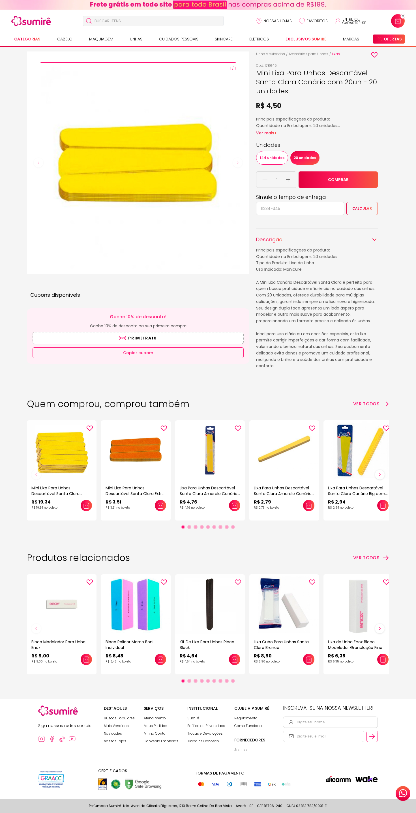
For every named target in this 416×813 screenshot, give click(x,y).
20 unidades (305, 157)
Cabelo (64, 39)
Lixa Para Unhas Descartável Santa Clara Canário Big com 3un (356, 493)
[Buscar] (88, 21)
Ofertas (393, 39)
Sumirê (193, 718)
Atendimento (155, 718)
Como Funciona (248, 725)
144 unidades (272, 157)
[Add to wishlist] (374, 54)
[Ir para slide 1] (183, 527)
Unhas (136, 39)
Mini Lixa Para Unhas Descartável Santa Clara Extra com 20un (135, 493)
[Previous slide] (38, 162)
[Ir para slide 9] (233, 527)
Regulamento (246, 718)
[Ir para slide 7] (220, 527)
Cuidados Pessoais (178, 39)
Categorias (27, 39)
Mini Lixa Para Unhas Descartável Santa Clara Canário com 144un (55, 493)
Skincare (224, 39)
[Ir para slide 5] (208, 527)
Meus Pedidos (155, 725)
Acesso (240, 749)
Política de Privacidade (206, 725)
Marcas (351, 39)
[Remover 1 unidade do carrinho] (265, 179)
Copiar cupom (138, 353)
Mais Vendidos (116, 725)
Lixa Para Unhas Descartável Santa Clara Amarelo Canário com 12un (208, 493)
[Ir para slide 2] (189, 527)
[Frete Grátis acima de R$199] (208, 5)
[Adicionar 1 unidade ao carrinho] (288, 180)
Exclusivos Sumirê (306, 39)
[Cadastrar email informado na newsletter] (372, 736)
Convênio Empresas (161, 741)
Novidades (113, 733)
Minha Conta (155, 733)
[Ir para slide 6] (214, 527)
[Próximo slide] (380, 474)
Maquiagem (101, 39)
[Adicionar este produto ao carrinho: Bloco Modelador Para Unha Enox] (86, 659)
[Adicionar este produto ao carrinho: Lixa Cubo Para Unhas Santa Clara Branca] (308, 659)
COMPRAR (338, 179)
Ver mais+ (266, 133)
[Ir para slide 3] (196, 527)
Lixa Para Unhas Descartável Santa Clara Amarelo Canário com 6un (283, 493)
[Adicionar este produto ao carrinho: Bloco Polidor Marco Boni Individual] (160, 659)
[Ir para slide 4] (202, 527)
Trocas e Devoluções (205, 733)
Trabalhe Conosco (203, 741)
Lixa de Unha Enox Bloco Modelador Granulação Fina (355, 644)
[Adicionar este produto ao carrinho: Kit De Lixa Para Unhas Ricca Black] (234, 659)
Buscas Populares (119, 718)
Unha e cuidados (270, 53)
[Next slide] (238, 162)
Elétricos (259, 39)
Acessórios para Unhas (308, 53)
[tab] (138, 62)
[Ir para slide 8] (227, 527)
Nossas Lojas (277, 21)
